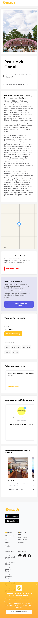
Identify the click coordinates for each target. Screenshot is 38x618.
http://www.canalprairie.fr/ (16, 84)
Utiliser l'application (19, 612)
